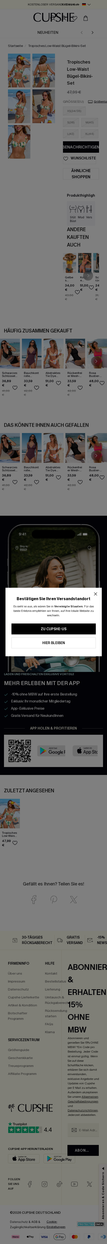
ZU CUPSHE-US (53, 629)
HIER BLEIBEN (53, 643)
